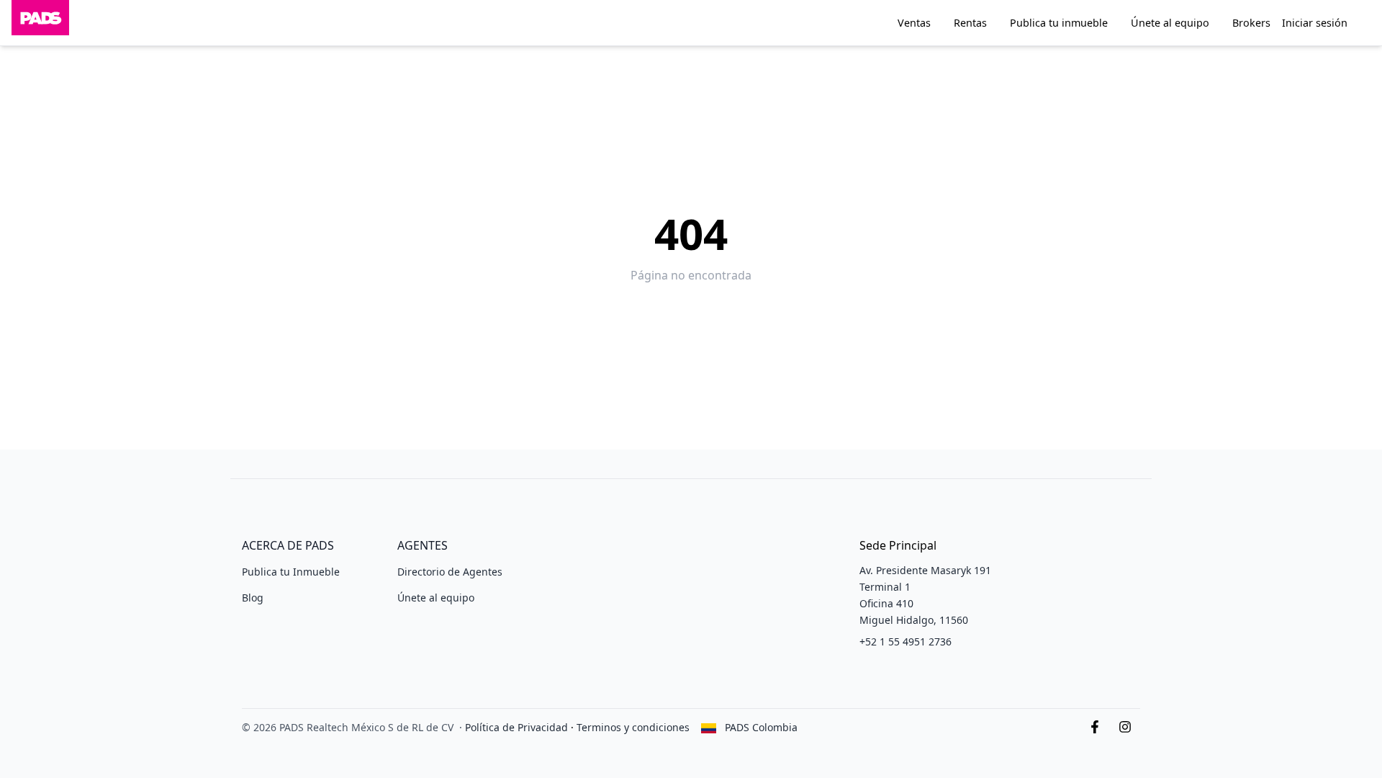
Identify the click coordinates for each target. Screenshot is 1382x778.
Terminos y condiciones (633, 727)
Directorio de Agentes (449, 571)
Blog (252, 597)
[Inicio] (40, 22)
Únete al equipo (1170, 23)
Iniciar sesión (1314, 23)
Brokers (1251, 23)
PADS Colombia (761, 727)
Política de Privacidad (516, 727)
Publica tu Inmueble (291, 571)
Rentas (970, 23)
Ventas (914, 23)
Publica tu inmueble (1059, 23)
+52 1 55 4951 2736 (905, 641)
